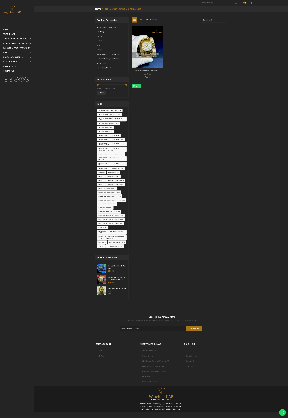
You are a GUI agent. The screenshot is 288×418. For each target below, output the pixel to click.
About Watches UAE (149, 351)
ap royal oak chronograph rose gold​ (110, 119)
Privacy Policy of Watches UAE (153, 366)
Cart (100, 351)
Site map (189, 366)
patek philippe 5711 (105, 208)
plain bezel (102, 227)
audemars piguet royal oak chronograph (108, 144)
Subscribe (194, 328)
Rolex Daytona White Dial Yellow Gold (110, 232)
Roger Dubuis (102, 63)
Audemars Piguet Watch (107, 27)
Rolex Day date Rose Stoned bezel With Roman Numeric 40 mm (111, 237)
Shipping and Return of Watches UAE (155, 361)
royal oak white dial (117, 242)
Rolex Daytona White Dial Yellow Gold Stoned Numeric (147, 71)
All (157, 20)
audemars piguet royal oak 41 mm (111, 139)
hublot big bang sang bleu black (111, 180)
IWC (98, 45)
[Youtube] (26, 79)
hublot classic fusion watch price (111, 200)
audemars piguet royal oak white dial (111, 163)
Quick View (147, 47)
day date (101, 172)
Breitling (100, 32)
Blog (187, 351)
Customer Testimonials (150, 382)
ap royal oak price (105, 131)
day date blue (113, 172)
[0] (243, 3)
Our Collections (191, 356)
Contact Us (190, 361)
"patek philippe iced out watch (109, 110)
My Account (103, 356)
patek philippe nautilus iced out (110, 223)
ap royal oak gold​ (105, 127)
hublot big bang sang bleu (108, 176)
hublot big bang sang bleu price (110, 184)
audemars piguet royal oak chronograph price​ (108, 149)
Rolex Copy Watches (105, 68)
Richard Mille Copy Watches (108, 59)
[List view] (140, 20)
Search (236, 3)
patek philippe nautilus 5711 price (111, 220)
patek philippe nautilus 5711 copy (110, 216)
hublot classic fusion (107, 188)
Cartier (100, 36)
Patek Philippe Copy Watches (109, 54)
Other (99, 50)
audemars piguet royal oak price (110, 154)
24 (154, 20)
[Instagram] (16, 79)
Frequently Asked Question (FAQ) (154, 372)
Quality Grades (147, 356)
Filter (101, 93)
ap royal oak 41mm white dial (109, 114)
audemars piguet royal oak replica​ (108, 158)
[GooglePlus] (21, 79)
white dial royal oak (114, 246)
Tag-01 (100, 246)
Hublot (99, 41)
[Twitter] (6, 79)
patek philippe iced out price (109, 212)
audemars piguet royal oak (108, 135)
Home (98, 8)
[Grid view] (134, 20)
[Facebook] (11, 79)
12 (151, 20)
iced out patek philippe (106, 204)
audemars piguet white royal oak (111, 168)
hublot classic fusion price (109, 192)
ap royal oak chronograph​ (108, 124)
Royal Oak (102, 242)
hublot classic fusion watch (109, 196)
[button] (282, 412)
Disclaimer (146, 377)
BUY (137, 86)
